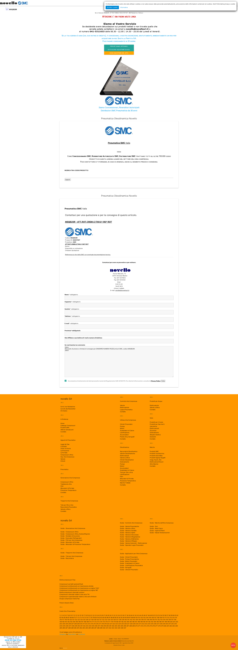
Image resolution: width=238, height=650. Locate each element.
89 (113, 617)
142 (131, 619)
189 (141, 622)
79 (93, 617)
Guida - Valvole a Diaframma (129, 539)
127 (89, 619)
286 (63, 628)
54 (161, 615)
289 (72, 628)
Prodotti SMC (65, 427)
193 (152, 622)
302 (109, 628)
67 (69, 617)
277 (156, 626)
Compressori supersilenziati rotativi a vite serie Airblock (78, 596)
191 (147, 622)
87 (109, 617)
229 (134, 624)
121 (73, 619)
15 (80, 615)
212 (86, 624)
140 (125, 619)
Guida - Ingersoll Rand (157, 530)
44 (140, 615)
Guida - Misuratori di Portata (70, 542)
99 (134, 617)
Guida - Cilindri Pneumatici (129, 557)
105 (150, 617)
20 (90, 615)
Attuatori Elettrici (155, 435)
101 (139, 617)
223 (116, 624)
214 (92, 624)
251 (81, 626)
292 (80, 628)
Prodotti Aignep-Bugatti (157, 458)
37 (125, 615)
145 (139, 619)
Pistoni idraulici (65, 603)
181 (120, 622)
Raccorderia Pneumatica (69, 507)
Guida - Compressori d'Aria (69, 532)
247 (70, 626)
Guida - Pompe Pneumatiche (129, 559)
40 (132, 615)
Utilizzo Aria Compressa (128, 420)
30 (110, 615)
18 (86, 615)
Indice (119, 151)
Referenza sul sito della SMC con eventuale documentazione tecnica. (88, 254)
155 (167, 619)
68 (71, 617)
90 (115, 617)
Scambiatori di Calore (127, 430)
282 (170, 626)
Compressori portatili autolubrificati (71, 584)
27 (104, 615)
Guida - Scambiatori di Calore (129, 563)
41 (134, 615)
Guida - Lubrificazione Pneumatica (131, 565)
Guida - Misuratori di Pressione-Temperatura (75, 544)
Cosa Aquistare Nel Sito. (119, 53)
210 (81, 624)
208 (75, 624)
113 (171, 617)
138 (120, 619)
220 (108, 624)
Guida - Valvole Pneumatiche (129, 526)
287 (66, 628)
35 (121, 615)
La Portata (64, 453)
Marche (152, 447)
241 (169, 624)
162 (68, 622)
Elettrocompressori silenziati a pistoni (72, 592)
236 (154, 624)
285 (61, 628)
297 (95, 628)
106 (152, 617)
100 (136, 617)
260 (107, 626)
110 (163, 617)
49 (151, 615)
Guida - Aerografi (125, 567)
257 (99, 626)
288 (69, 628)
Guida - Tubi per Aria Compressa (71, 556)
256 (96, 626)
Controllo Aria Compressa (128, 401)
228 (131, 624)
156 (169, 619)
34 (119, 615)
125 (84, 619)
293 (83, 628)
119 (68, 619)
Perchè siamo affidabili (119, 46)
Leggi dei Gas (65, 444)
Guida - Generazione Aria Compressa (73, 528)
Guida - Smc (154, 526)
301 (107, 628)
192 (149, 622)
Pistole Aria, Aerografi (127, 437)
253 (87, 626)
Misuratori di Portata (67, 488)
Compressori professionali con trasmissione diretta (76, 586)
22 (94, 615)
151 (156, 619)
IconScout (81, 634)
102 (141, 617)
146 (142, 619)
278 (159, 626)
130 (98, 619)
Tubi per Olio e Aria (67, 505)
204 (63, 624)
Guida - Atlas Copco (156, 528)
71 (77, 617)
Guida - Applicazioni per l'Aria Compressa (133, 553)
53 (159, 615)
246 (67, 626)
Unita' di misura (66, 448)
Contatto (63, 432)
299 (101, 628)
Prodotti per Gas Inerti (157, 424)
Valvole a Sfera (65, 509)
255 (93, 626)
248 (72, 626)
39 (129, 615)
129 (95, 619)
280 (165, 626)
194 (155, 622)
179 (114, 622)
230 (137, 624)
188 (139, 622)
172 (95, 622)
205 (66, 624)
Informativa (124, 7)
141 (128, 619)
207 (72, 624)
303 (112, 628)
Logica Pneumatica (126, 409)
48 (149, 615)
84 (103, 617)
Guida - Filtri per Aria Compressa (71, 540)
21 (92, 615)
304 (116, 628)
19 (88, 615)
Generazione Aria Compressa (70, 478)
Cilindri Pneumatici (126, 424)
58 (169, 615)
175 (104, 622)
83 (101, 617)
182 (122, 622)
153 (161, 619)
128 (92, 619)
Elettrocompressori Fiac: (68, 580)
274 (148, 626)
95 (126, 617)
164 (74, 622)
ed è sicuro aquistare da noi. (119, 49)
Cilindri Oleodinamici (127, 460)
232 (142, 624)
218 (102, 624)
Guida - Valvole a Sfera (127, 528)
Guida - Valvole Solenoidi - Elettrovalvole (133, 543)
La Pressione (65, 450)
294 (86, 628)
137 (117, 619)
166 (79, 622)
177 (109, 622)
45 (142, 615)
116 (61, 619)
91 (117, 617)
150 (153, 619)
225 (122, 624)
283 (173, 626)
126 (87, 619)
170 (90, 622)
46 (144, 615)
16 (82, 615)
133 (106, 619)
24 (98, 615)
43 (138, 615)
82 (99, 617)
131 (100, 619)
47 (147, 615)
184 (128, 622)
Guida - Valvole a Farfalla (128, 530)
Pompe (122, 426)
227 (128, 624)
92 (119, 617)
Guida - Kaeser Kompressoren (160, 533)
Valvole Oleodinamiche (127, 453)
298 (98, 628)
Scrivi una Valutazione (68, 407)
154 (164, 619)
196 (160, 622)
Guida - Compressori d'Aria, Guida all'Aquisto (75, 534)
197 (163, 622)
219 (105, 624)
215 (94, 624)
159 (61, 622)
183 (125, 622)
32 (114, 615)
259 (104, 626)
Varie (151, 418)
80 (95, 617)
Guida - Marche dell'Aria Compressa (161, 523)
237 (157, 624)
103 (144, 617)
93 (122, 617)
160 (63, 622)
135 (111, 619)
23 (96, 615)
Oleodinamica (124, 447)
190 (144, 622)
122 (76, 619)
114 (173, 617)
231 (140, 624)
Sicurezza (153, 430)
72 (79, 617)
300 (104, 628)
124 (81, 619)
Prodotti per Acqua (156, 401)
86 (107, 617)
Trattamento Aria (66, 484)
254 (90, 626)
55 (163, 615)
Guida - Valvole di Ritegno (128, 541)
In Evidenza (64, 419)
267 (127, 626)
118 (66, 619)
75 (85, 617)
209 (78, 624)
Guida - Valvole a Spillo (127, 533)
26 (102, 615)
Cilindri (63, 461)
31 (112, 615)
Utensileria (153, 426)
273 (145, 626)
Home (62, 423)
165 (77, 622)
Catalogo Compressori (68, 425)
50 (153, 615)
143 (134, 619)
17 (84, 615)
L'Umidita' (64, 446)
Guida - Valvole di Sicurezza (129, 535)
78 (91, 617)
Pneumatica (64, 469)
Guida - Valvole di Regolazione (130, 537)
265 (122, 626)
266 (125, 626)
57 (167, 615)
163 (71, 622)
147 (145, 619)
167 (82, 622)
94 (124, 617)
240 (166, 624)
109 (161, 617)
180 (117, 622)
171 (93, 622)
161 (66, 622)
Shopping (63, 634)
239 (163, 624)
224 (119, 624)
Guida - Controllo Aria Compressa (131, 523)
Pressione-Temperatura (68, 490)
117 (63, 619)
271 (139, 626)
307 (125, 628)
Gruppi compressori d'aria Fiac (70, 599)
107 (155, 617)
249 (75, 626)
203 (61, 624)
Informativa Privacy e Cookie (119, 645)
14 (78, 615)
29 (108, 615)
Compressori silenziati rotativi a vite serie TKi (75, 594)
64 (62, 617)
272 (142, 626)
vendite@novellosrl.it (122, 290)
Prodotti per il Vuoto (156, 422)
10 (71, 615)
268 (130, 626)
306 (122, 628)
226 (125, 624)
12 (74, 615)
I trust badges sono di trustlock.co (71, 632)
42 (136, 615)
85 (105, 617)
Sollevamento (124, 462)
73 (81, 617)
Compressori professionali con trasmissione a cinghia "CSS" (79, 588)
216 (97, 624)
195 (157, 622)
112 (168, 617)
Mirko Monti (72, 634)
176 (106, 622)
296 (92, 628)
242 (172, 624)
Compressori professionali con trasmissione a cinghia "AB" (79, 590)
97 (130, 617)
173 (98, 622)
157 (172, 619)
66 (66, 617)
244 (61, 626)
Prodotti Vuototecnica (157, 453)
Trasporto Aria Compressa (69, 501)
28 (106, 615)
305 (119, 628)
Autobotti (153, 437)
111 (166, 617)
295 (89, 628)
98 (132, 617)
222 (113, 624)
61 (175, 615)
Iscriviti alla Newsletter (68, 409)
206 (69, 624)
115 (176, 617)
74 (83, 617)
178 (112, 622)
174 (101, 622)
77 (89, 617)
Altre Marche (154, 464)
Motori (122, 428)
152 (158, 619)
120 (71, 619)
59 (171, 615)
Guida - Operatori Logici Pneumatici (131, 545)
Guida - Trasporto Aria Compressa (72, 553)
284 (176, 626)
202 (177, 622)
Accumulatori (124, 435)
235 (152, 624)
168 (85, 622)
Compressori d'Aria (67, 455)
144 (136, 619)
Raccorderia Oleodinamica (128, 451)
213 (89, 624)
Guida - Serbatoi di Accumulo (70, 536)
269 (133, 626)
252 (84, 626)
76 (87, 617)
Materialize (65, 648)
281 (168, 626)
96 (128, 617)
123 (78, 619)
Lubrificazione (124, 432)
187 (136, 622)
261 (110, 626)
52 (157, 615)
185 (131, 622)
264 (119, 626)
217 (100, 624)
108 (158, 617)
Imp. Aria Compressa (67, 457)
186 (133, 622)
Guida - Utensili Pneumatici (129, 570)
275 (150, 626)
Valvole (63, 459)
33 (117, 615)
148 (148, 619)
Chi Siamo (64, 411)
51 (155, 615)
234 (148, 624)
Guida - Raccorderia (67, 558)
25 (100, 615)
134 (109, 619)
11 (73, 615)
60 (173, 615)
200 (171, 622)
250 (78, 626)
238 (160, 624)
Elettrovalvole (124, 407)
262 (113, 626)
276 (153, 626)
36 (123, 615)
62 (177, 615)
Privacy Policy (155, 381)
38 (127, 615)
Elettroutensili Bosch (156, 462)
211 (84, 624)
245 (64, 626)
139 (123, 619)
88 (111, 617)
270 (136, 626)
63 (60, 617)
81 (97, 617)
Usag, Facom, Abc (155, 460)
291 (78, 628)
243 (175, 624)
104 (147, 617)
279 (162, 626)
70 (75, 617)
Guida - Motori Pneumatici (128, 561)
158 (175, 619)
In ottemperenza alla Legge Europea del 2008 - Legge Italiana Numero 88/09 (119, 642)
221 (111, 624)
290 (75, 628)
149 (150, 619)
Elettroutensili (154, 428)
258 (101, 626)
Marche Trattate (125, 483)
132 (103, 619)
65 (64, 617)
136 (114, 619)
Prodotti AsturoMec (156, 456)
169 (87, 622)
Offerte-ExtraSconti (67, 430)
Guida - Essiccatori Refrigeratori (71, 538)
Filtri (62, 486)
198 (166, 622)
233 (145, 624)
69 (73, 617)
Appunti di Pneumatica (68, 440)
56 (165, 615)
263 (116, 626)
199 (168, 622)
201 (174, 622)
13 (76, 615)
